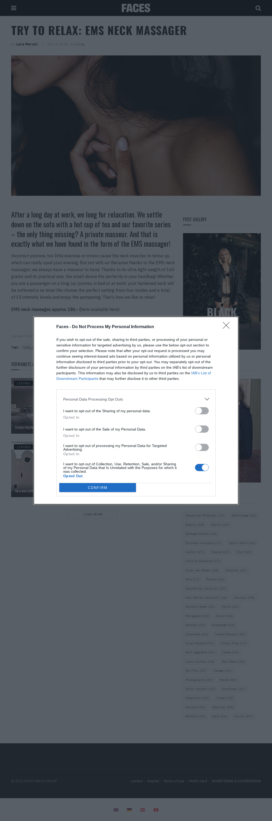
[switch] (202, 410)
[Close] (228, 327)
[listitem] (136, 399)
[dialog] (136, 410)
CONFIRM (98, 488)
